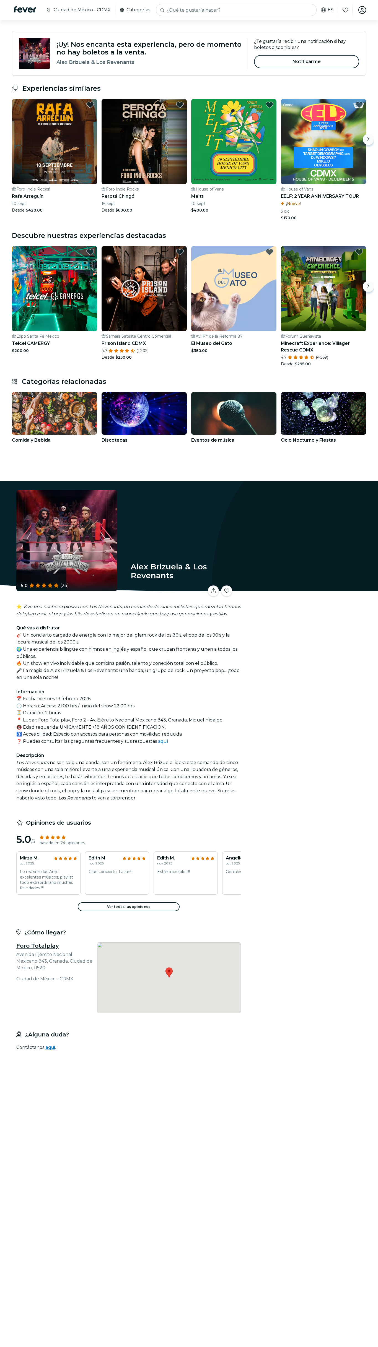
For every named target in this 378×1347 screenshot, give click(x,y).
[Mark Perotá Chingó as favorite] (179, 104)
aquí (163, 741)
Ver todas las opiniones (128, 907)
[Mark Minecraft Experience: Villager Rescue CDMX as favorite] (359, 252)
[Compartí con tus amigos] (213, 590)
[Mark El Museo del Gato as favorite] (269, 252)
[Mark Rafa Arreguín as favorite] (90, 104)
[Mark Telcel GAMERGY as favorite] (90, 252)
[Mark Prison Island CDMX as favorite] (179, 252)
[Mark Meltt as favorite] (269, 104)
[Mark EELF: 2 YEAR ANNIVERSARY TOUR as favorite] (359, 104)
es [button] (330, 9)
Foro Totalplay (37, 945)
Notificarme (306, 61)
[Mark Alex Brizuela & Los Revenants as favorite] (226, 590)
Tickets (305, 587)
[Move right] (368, 139)
